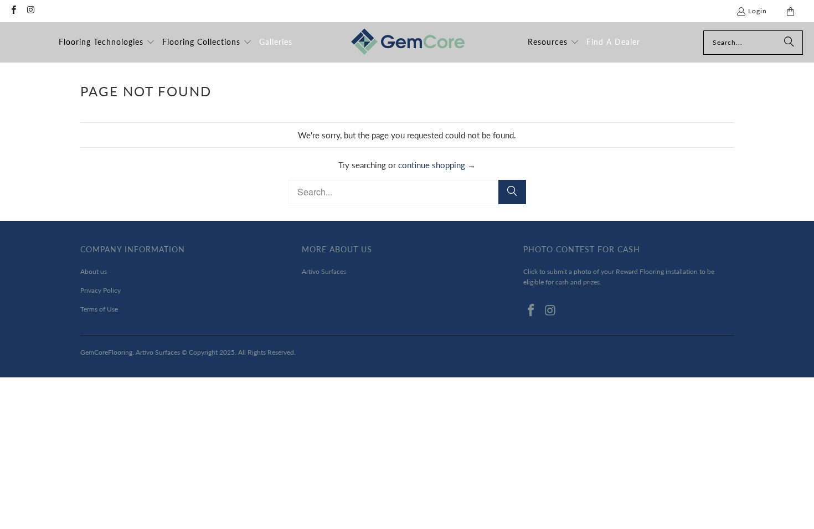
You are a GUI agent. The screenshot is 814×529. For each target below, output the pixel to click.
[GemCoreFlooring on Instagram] (30, 11)
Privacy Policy (100, 290)
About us (93, 271)
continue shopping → (437, 165)
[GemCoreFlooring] (408, 42)
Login (757, 11)
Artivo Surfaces (324, 271)
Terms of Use (99, 309)
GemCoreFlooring (106, 352)
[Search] (789, 42)
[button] (107, 42)
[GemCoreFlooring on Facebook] (13, 11)
